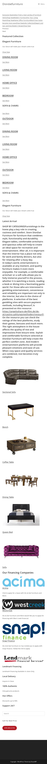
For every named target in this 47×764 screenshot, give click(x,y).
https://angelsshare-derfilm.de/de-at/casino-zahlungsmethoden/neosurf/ (23, 313)
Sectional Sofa (9, 392)
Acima (5, 588)
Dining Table (8, 497)
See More (5, 62)
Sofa (4, 567)
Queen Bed (7, 532)
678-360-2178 (10, 728)
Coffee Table (8, 462)
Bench (5, 427)
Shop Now (6, 52)
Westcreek (7, 610)
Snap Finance (8, 641)
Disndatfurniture (12, 4)
